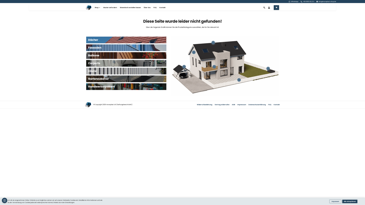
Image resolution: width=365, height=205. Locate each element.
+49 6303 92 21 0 (308, 1)
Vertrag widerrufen (222, 105)
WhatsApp (294, 1)
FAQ (269, 105)
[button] (4, 200)
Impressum (241, 105)
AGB (233, 105)
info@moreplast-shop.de (327, 1)
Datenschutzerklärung (257, 105)
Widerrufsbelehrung (204, 105)
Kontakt (277, 105)
